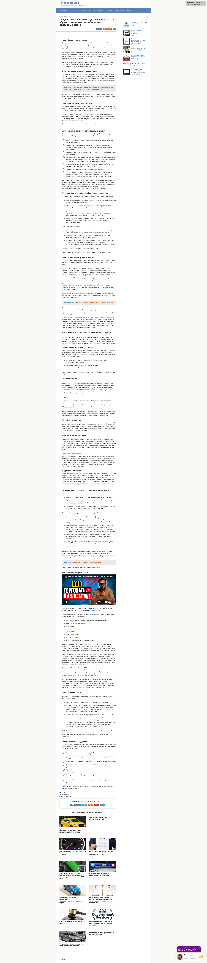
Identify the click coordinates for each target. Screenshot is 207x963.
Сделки (73, 10)
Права (110, 10)
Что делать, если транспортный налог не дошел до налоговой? (138, 71)
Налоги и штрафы (99, 10)
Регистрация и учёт (84, 10)
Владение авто (119, 10)
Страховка (64, 10)
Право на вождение (70, 2)
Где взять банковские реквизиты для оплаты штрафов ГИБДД (138, 48)
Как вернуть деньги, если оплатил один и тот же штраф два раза (139, 40)
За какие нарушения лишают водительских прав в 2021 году (138, 32)
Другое (129, 10)
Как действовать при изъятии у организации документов (138, 57)
